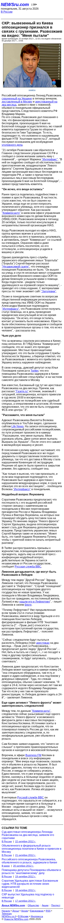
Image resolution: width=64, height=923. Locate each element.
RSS (48, 910)
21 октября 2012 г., (25, 855)
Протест (55, 905)
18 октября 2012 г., (25, 890)
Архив (24, 910)
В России (6, 11)
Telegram (7, 913)
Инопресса (37, 916)
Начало (6, 910)
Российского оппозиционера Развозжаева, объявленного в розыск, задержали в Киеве (29, 861)
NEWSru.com (15, 4)
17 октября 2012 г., (25, 900)
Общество (33, 905)
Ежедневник (37, 910)
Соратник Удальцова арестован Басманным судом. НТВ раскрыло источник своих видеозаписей (30, 883)
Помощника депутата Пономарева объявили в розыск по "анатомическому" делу (31, 872)
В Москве (23, 916)
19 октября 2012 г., (25, 876)
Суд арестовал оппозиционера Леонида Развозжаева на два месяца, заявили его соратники (28, 834)
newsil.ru (32, 90)
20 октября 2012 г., (23, 865)
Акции (45, 905)
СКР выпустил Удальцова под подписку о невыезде (28, 896)
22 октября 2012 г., (25, 841)
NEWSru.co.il (9, 916)
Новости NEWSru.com (16, 919)
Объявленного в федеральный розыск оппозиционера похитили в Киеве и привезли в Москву (31, 848)
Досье (15, 910)
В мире (6, 865)
